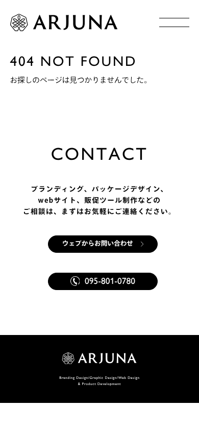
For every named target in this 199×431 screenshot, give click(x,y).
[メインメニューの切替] (174, 23)
